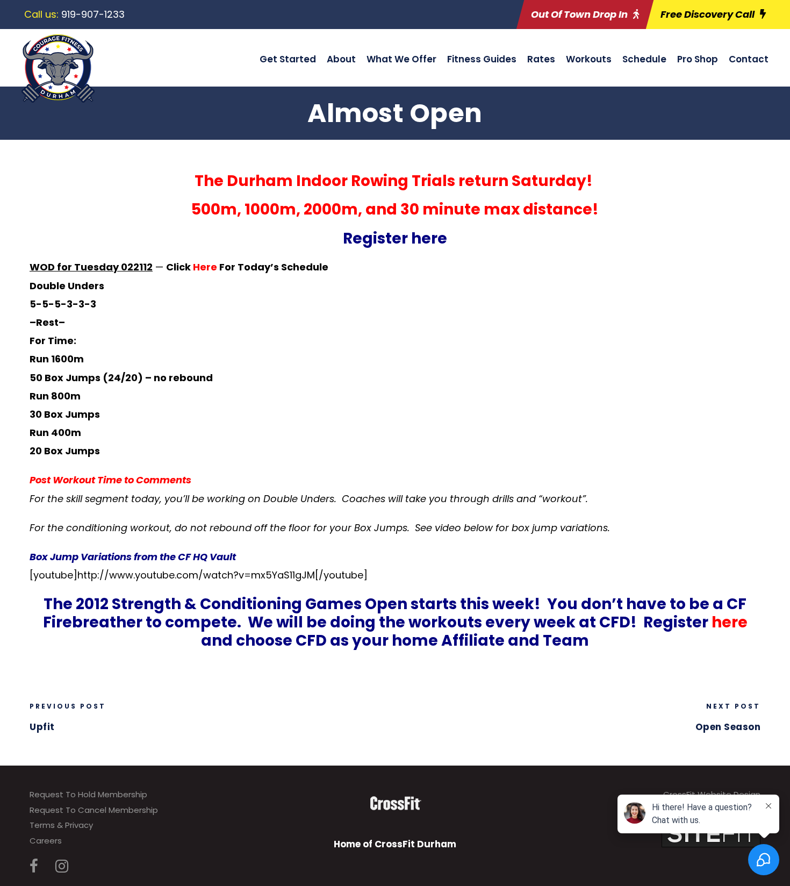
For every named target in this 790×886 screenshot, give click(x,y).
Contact (749, 59)
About (341, 59)
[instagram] (61, 866)
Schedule (644, 59)
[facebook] (34, 866)
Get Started (288, 59)
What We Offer (401, 59)
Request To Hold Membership (88, 794)
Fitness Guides (481, 59)
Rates (541, 59)
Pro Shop (697, 59)
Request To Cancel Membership (94, 810)
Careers (46, 840)
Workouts (589, 59)
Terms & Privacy (61, 825)
